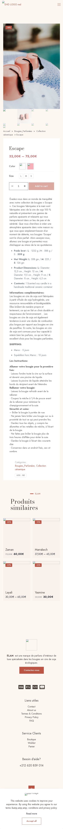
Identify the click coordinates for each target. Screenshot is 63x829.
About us (31, 710)
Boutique (31, 739)
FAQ (31, 720)
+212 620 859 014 (32, 765)
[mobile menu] (59, 4)
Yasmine (40, 592)
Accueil (6, 131)
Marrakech (41, 550)
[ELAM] (11, 4)
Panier (31, 746)
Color (12, 166)
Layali (8, 592)
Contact (31, 706)
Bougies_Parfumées (23, 131)
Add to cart (41, 186)
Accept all (32, 821)
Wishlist (31, 743)
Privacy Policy (31, 717)
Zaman (9, 550)
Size (11, 176)
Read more (31, 813)
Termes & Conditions (31, 713)
